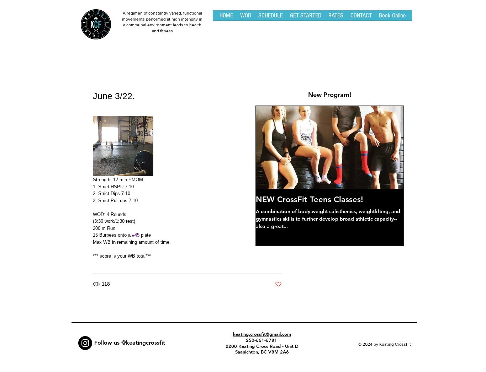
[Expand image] (123, 146)
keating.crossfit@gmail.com (262, 334)
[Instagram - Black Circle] (85, 343)
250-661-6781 (262, 340)
